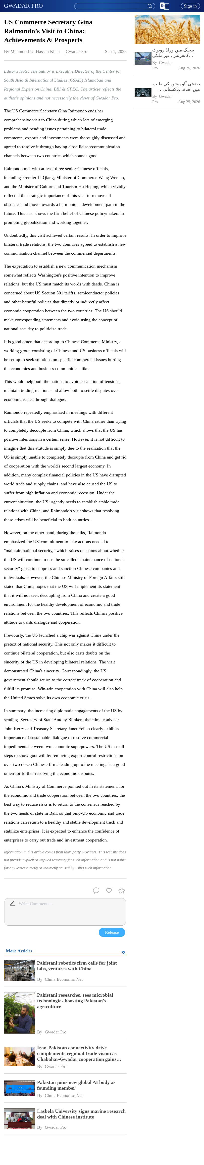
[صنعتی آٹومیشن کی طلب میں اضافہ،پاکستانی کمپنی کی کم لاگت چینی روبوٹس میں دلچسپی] (143, 93)
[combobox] (114, 6)
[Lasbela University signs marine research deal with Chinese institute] (19, 1119)
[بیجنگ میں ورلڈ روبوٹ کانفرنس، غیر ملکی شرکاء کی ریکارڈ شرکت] (143, 59)
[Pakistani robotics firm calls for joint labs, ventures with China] (19, 971)
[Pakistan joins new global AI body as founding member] (19, 1088)
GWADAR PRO (23, 5)
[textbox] (114, 6)
